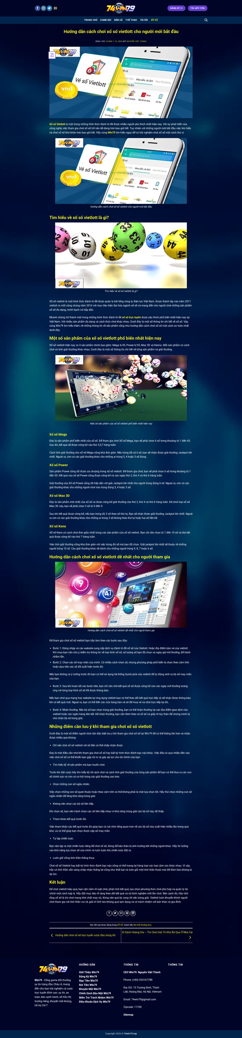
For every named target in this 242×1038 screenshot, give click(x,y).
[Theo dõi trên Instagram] (43, 8)
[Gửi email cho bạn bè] (121, 913)
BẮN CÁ (118, 20)
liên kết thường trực (143, 925)
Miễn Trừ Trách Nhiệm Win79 (96, 997)
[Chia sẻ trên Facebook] (109, 913)
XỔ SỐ (154, 20)
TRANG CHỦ (90, 20)
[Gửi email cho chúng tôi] (55, 8)
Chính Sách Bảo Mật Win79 (95, 993)
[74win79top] (121, 8)
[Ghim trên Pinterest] (127, 913)
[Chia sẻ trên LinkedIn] (133, 913)
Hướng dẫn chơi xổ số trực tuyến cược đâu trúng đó (85, 935)
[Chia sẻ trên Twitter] (115, 913)
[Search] (206, 20)
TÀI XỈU (144, 20)
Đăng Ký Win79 (88, 976)
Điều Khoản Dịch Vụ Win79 (94, 1001)
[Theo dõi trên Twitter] (49, 8)
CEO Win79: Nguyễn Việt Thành (142, 972)
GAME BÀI (105, 20)
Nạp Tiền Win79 (88, 980)
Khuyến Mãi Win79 (90, 989)
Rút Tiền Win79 (88, 984)
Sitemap (128, 1014)
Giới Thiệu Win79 (89, 972)
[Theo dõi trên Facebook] (37, 8)
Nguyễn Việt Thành (137, 41)
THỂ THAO (131, 20)
